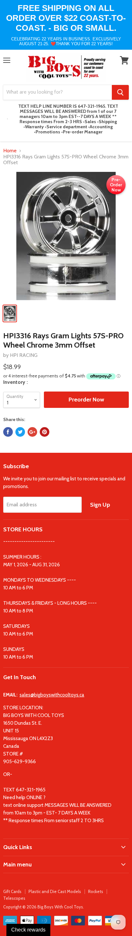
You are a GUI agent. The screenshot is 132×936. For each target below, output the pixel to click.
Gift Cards (12, 891)
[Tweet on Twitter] (20, 432)
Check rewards (28, 929)
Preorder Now (86, 399)
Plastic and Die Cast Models (55, 891)
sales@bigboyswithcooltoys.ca (52, 695)
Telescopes (14, 898)
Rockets (95, 891)
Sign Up (100, 504)
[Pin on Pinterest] (44, 432)
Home (10, 151)
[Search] (120, 92)
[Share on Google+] (32, 432)
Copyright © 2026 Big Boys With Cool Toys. (43, 906)
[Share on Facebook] (8, 432)
